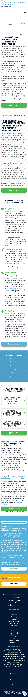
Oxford (9, 662)
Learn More (14, 568)
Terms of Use (14, 642)
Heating (14, 617)
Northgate (12, 660)
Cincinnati (6, 651)
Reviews (14, 635)
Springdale (18, 666)
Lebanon (14, 654)
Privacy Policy (14, 640)
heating (11, 550)
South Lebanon (18, 664)
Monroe (15, 658)
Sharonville (7, 664)
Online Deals (14, 633)
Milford (22, 656)
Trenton (14, 668)
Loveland (21, 654)
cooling (17, 550)
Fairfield (14, 651)
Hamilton (22, 651)
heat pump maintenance (12, 479)
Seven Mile (16, 662)
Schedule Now (14, 344)
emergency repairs (16, 476)
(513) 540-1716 (6, 6)
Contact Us (14, 623)
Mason (6, 656)
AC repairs (13, 154)
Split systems (9, 211)
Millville (8, 658)
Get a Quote (14, 105)
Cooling (14, 619)
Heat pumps (9, 313)
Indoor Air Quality (14, 621)
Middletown (14, 656)
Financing (14, 637)
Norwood (20, 660)
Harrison (10, 653)
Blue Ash (8, 649)
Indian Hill (17, 653)
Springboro (9, 666)
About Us (14, 625)
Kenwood (7, 654)
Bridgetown (17, 649)
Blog (14, 639)
